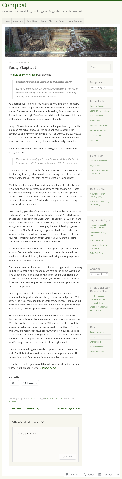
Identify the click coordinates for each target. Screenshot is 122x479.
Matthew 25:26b (48, 367)
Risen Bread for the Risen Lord (98, 247)
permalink (13, 401)
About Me (18, 20)
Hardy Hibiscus (97, 296)
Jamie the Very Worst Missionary (99, 172)
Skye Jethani (95, 165)
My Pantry (60, 20)
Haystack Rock (96, 303)
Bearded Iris (95, 310)
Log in (92, 337)
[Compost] (61, 42)
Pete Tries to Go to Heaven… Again (25, 408)
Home (7, 20)
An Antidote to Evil (98, 130)
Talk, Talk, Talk (96, 253)
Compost (14, 5)
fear (51, 398)
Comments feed (97, 346)
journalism (58, 398)
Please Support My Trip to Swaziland (98, 226)
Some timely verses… (99, 110)
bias (47, 398)
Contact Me (46, 20)
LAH (28, 62)
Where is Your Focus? (99, 125)
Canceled (94, 140)
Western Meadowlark (99, 306)
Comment (68, 456)
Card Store (31, 20)
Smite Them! (95, 120)
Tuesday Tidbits (97, 106)
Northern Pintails (97, 299)
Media (32, 398)
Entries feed (95, 342)
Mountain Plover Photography (97, 195)
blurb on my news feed (25, 74)
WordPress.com (97, 351)
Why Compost (75, 20)
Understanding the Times (69, 408)
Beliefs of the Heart (98, 160)
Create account (97, 332)
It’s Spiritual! (95, 135)
